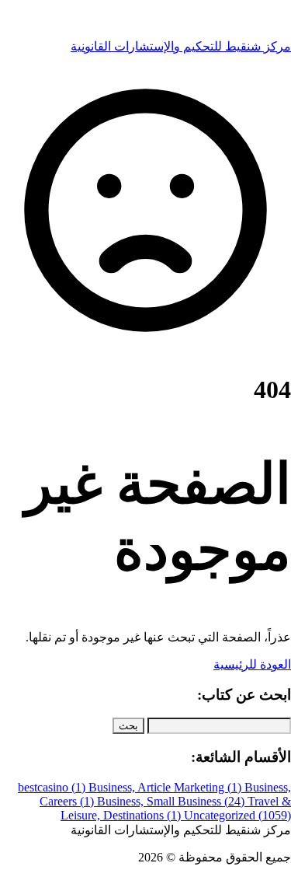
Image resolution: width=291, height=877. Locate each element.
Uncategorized (237, 815)
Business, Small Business (170, 801)
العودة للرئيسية (252, 664)
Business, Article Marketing (164, 787)
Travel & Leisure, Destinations (176, 808)
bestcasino (51, 787)
